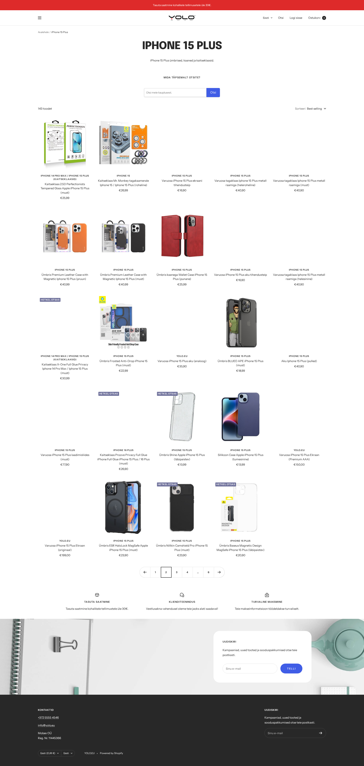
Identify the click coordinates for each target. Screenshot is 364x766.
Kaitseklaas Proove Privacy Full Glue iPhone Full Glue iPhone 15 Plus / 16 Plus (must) (123, 459)
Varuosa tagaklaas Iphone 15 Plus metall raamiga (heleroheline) (240, 183)
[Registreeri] (320, 733)
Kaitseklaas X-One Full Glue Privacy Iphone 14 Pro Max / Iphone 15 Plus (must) (65, 369)
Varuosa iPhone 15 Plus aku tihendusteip (240, 275)
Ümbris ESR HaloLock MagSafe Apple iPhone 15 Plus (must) (123, 548)
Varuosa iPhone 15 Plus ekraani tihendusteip (182, 183)
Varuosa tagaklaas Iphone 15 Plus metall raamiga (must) (299, 183)
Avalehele (43, 32)
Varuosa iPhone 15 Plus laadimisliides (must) (65, 457)
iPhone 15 (123, 175)
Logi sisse (296, 18)
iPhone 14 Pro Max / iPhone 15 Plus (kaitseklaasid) (65, 177)
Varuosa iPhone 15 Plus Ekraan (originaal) (65, 548)
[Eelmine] (145, 572)
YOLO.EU (182, 356)
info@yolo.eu (46, 725)
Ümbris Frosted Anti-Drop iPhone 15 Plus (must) (123, 363)
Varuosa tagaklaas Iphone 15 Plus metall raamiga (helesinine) (299, 277)
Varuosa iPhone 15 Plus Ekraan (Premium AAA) (299, 457)
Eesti (266, 18)
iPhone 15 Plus (182, 175)
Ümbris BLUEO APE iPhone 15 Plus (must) (240, 363)
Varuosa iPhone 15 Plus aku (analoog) (182, 361)
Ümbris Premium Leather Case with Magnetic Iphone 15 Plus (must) (123, 277)
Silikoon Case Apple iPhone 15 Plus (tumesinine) (240, 457)
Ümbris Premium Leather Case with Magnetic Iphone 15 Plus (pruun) (65, 277)
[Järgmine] (219, 572)
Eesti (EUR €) (47, 753)
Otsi (281, 18)
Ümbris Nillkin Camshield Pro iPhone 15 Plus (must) (182, 548)
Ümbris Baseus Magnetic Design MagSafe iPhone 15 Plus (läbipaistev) (240, 548)
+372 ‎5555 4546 (48, 717)
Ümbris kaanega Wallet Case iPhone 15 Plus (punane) (182, 277)
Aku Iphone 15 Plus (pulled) (299, 361)
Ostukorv (316, 18)
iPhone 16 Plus (123, 450)
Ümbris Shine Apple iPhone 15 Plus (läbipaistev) (182, 457)
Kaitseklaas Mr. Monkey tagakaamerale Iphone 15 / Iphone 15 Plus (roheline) (123, 183)
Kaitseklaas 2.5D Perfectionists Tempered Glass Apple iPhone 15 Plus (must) (65, 188)
